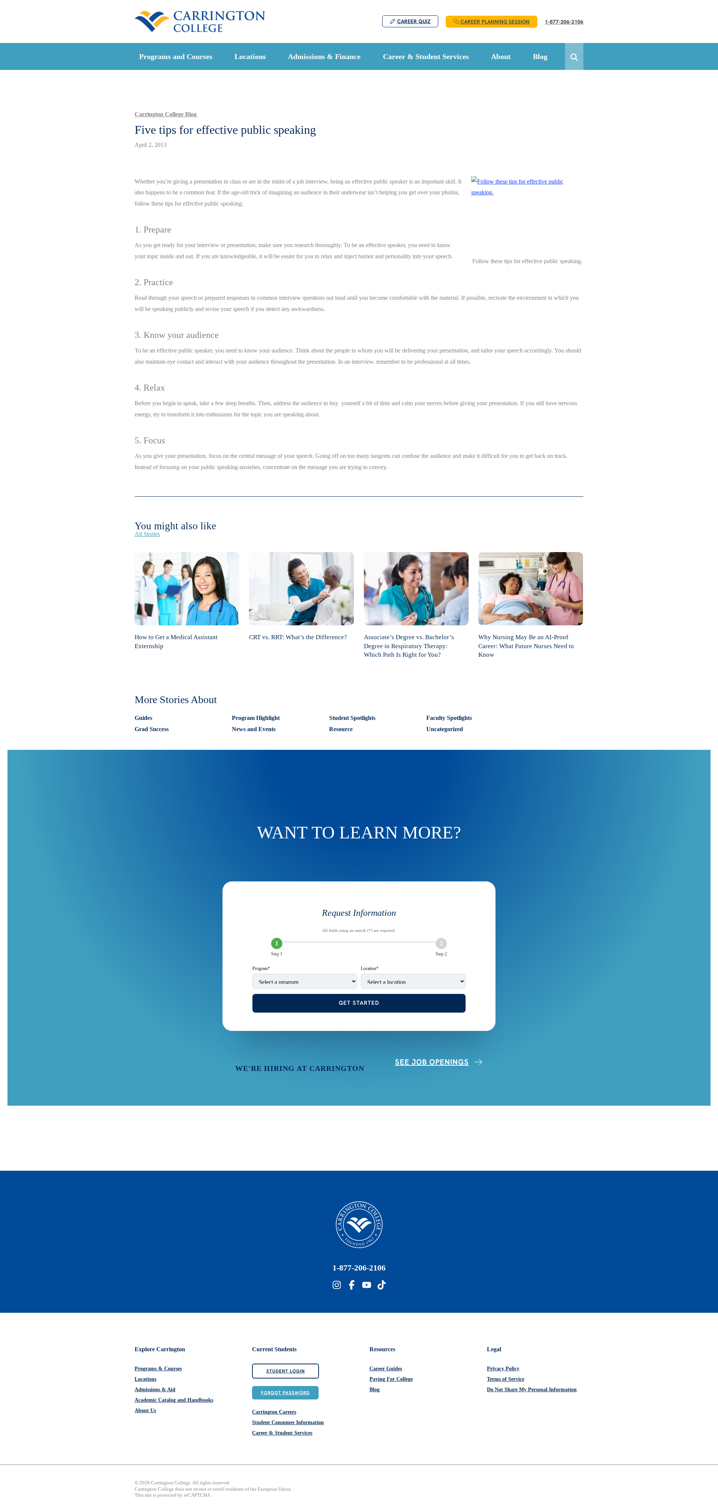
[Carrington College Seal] (359, 1224)
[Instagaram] (336, 1285)
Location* (369, 968)
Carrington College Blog (166, 114)
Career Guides (385, 1368)
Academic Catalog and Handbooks (174, 1400)
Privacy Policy (503, 1368)
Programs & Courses (158, 1368)
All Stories (147, 534)
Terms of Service (505, 1379)
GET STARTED (359, 1003)
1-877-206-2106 (359, 1267)
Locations (145, 1379)
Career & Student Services (282, 1433)
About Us (145, 1410)
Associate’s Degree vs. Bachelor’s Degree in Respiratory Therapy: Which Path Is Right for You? (409, 646)
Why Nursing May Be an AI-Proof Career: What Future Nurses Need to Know (526, 646)
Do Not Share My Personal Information (532, 1389)
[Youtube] (366, 1285)
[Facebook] (351, 1285)
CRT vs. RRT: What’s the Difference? (298, 637)
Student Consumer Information (288, 1422)
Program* (261, 968)
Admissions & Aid (155, 1389)
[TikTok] (381, 1285)
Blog (374, 1389)
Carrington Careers (274, 1412)
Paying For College (391, 1379)
